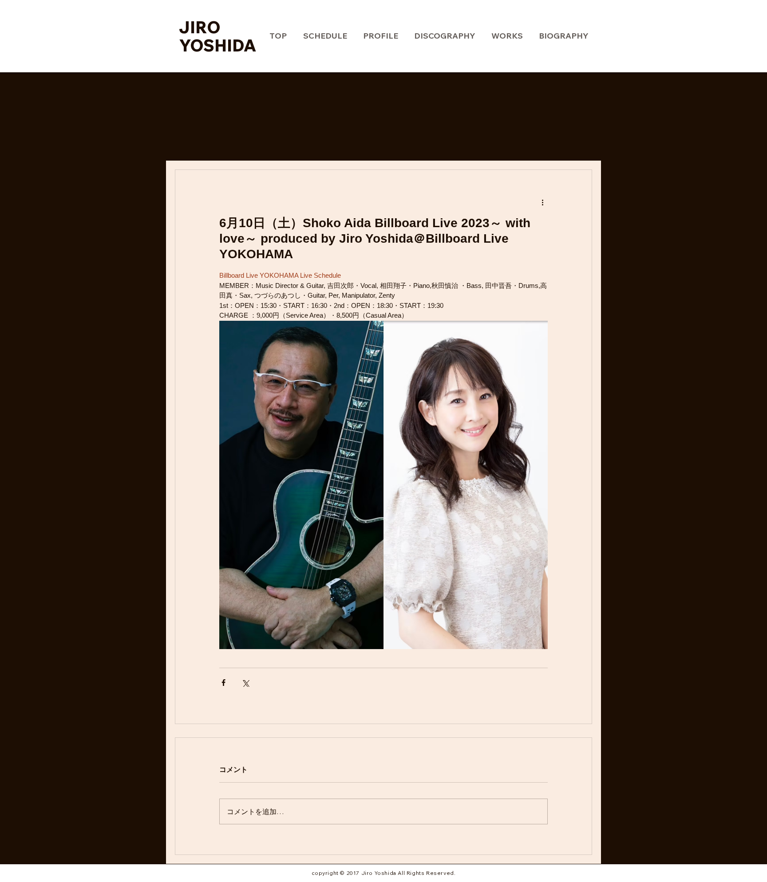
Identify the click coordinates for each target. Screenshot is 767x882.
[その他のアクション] (542, 202)
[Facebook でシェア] (223, 682)
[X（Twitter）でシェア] (245, 682)
